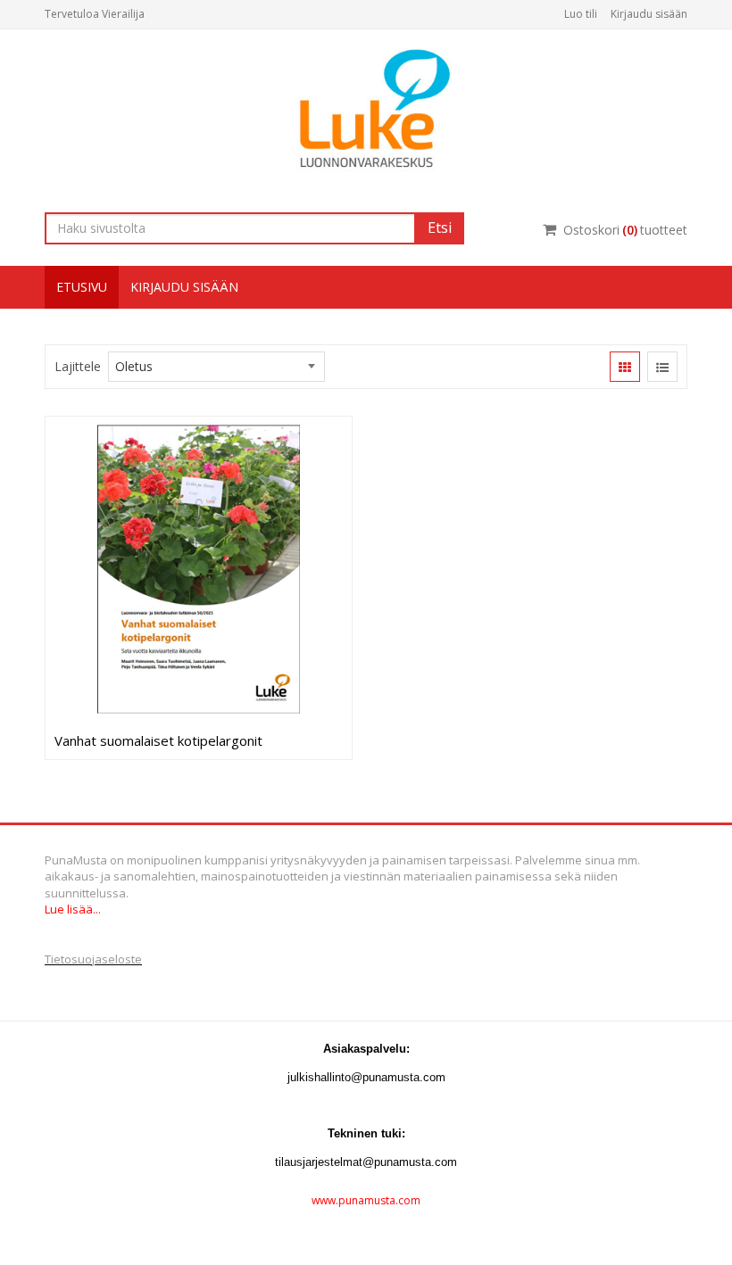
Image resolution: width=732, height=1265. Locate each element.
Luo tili (580, 13)
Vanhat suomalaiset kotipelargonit (158, 740)
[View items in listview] (662, 366)
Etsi (440, 227)
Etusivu (81, 286)
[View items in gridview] (625, 366)
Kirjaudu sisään (649, 13)
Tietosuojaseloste (93, 959)
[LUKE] (366, 107)
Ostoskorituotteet (625, 229)
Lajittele (77, 366)
